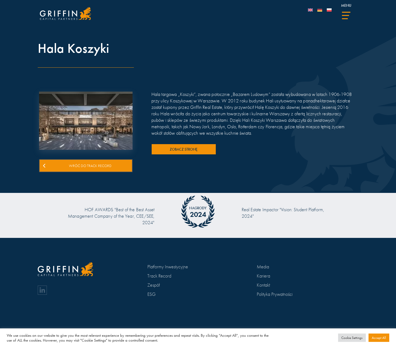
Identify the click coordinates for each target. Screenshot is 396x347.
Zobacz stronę (183, 149)
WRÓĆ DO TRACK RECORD (90, 165)
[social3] (42, 290)
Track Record (159, 276)
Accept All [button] (379, 337)
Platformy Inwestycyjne (167, 266)
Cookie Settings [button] (352, 337)
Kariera (263, 276)
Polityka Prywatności (275, 294)
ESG (151, 294)
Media (263, 266)
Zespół (153, 285)
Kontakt (263, 285)
